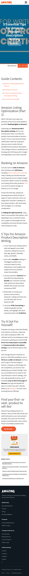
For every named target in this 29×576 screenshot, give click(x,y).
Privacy (8, 573)
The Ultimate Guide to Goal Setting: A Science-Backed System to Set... (14, 474)
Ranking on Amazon (10, 90)
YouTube (4, 551)
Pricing (3, 511)
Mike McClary (14, 44)
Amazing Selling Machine (8, 523)
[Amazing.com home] (8, 491)
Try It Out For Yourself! (11, 99)
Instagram (13, 388)
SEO (26, 183)
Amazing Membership (7, 506)
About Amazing (5, 534)
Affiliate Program (6, 525)
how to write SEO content (16, 173)
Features (4, 509)
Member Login (5, 542)
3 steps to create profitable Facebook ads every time (14, 471)
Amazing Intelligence (7, 514)
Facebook (4, 553)
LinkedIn (4, 559)
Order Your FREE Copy (14, 453)
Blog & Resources (6, 536)
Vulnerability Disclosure (16, 573)
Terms (3, 573)
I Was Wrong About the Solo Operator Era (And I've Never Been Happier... (14, 463)
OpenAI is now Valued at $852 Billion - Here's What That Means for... (15, 467)
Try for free (8, 429)
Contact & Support (6, 539)
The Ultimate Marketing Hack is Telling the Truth (13, 478)
